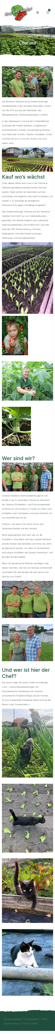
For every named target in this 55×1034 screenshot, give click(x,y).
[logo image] (18, 12)
